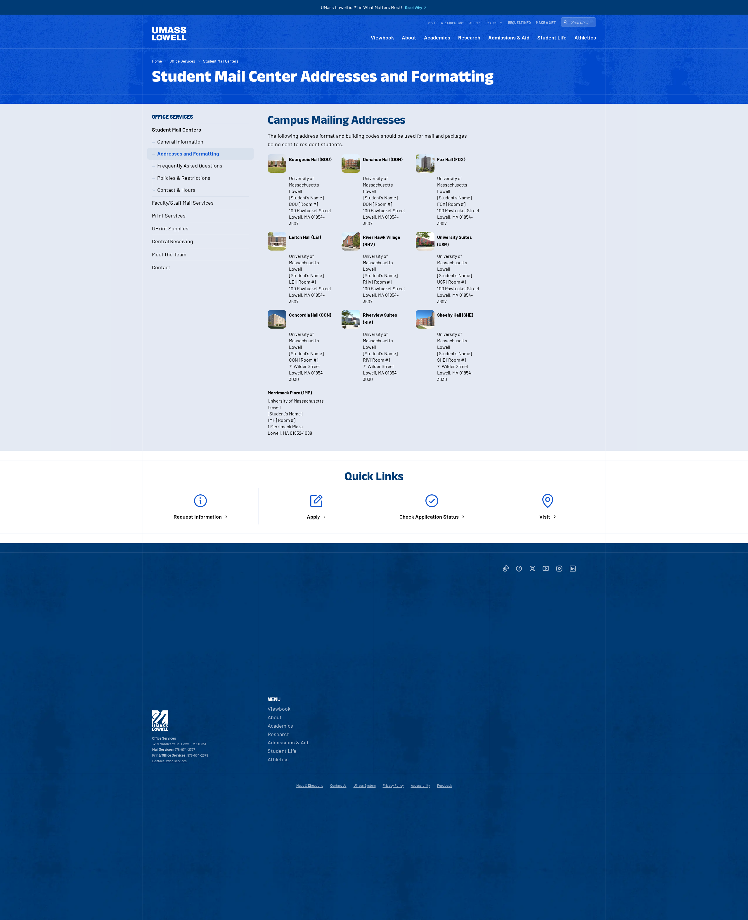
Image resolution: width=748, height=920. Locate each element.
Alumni (475, 22)
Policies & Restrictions (183, 178)
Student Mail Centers (220, 60)
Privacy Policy (393, 785)
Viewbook (382, 37)
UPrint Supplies (170, 228)
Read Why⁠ (413, 7)
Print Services (169, 215)
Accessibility (420, 785)
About (409, 37)
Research (469, 37)
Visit (432, 22)
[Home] (169, 34)
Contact (161, 267)
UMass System (365, 785)
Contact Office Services (169, 761)
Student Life (552, 37)
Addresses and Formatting (188, 153)
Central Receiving (172, 241)
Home (157, 60)
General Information (180, 141)
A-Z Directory (452, 22)
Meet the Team (169, 254)
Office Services (182, 60)
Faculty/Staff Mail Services (183, 202)
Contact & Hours (176, 190)
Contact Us (338, 785)
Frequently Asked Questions (189, 165)
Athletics (585, 37)
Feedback (444, 785)
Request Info (519, 22)
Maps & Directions (309, 785)
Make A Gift (546, 22)
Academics (437, 37)
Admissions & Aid (508, 37)
